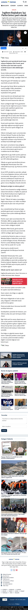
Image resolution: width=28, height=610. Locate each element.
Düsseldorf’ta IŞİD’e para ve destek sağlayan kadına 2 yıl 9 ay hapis (21, 408)
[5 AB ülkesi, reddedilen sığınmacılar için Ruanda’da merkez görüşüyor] (7, 376)
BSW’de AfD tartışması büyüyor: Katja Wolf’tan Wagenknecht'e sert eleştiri (20, 382)
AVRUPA (14, 10)
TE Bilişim (17, 604)
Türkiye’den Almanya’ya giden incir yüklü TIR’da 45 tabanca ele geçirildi (7, 395)
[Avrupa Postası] (8, 1)
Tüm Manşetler (6, 582)
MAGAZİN (17, 592)
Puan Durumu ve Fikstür (8, 580)
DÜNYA (16, 591)
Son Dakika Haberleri (7, 584)
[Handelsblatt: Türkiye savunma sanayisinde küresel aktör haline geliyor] (7, 402)
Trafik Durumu (6, 579)
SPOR (11, 592)
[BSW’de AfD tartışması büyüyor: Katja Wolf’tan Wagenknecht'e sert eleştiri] (21, 376)
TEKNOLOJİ (4, 592)
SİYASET (22, 591)
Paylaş (4, 48)
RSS (5, 599)
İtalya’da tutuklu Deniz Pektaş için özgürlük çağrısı (20, 394)
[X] (14, 570)
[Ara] (23, 2)
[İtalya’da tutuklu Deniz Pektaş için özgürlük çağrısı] (21, 389)
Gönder (4, 430)
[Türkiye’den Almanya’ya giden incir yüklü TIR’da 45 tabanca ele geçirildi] (7, 389)
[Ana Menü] (25, 2)
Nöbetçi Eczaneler (7, 574)
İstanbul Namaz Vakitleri (8, 577)
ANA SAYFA (5, 5)
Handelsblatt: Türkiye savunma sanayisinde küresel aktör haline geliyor (7, 408)
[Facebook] (11, 570)
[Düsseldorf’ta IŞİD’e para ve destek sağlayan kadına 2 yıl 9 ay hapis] (21, 402)
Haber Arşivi (5, 585)
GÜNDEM (13, 5)
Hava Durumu (6, 576)
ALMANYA (20, 5)
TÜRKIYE (10, 591)
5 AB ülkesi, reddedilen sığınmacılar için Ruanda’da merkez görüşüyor (7, 382)
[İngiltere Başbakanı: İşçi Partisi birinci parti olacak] (14, 38)
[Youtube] (16, 570)
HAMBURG (11, 589)
